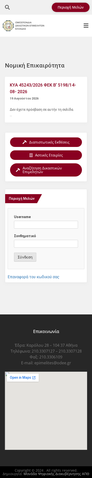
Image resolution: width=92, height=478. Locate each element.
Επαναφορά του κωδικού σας (33, 277)
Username (22, 217)
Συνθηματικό (25, 236)
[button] (86, 26)
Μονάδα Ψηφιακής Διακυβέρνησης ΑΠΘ (56, 473)
